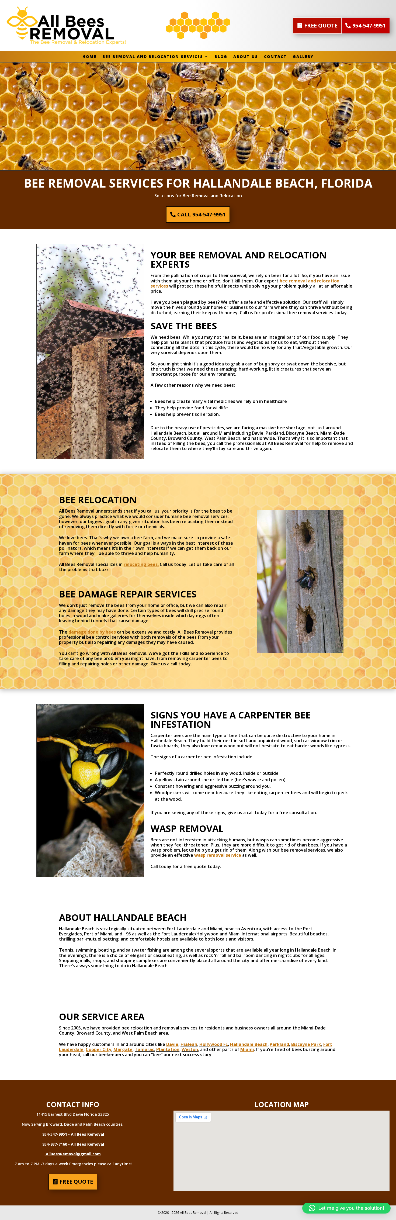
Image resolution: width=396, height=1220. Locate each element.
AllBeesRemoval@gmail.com (73, 1153)
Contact (275, 56)
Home (89, 56)
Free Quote (321, 25)
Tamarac (144, 1049)
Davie (172, 1044)
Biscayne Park (306, 1044)
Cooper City (98, 1049)
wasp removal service (217, 855)
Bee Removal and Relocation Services (152, 56)
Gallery (303, 56)
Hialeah (188, 1044)
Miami (247, 1049)
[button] (346, 1208)
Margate (123, 1049)
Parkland (279, 1044)
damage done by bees (92, 632)
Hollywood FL (213, 1044)
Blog (220, 56)
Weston (190, 1049)
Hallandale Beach (249, 1044)
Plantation (167, 1049)
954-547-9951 (369, 25)
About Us (245, 56)
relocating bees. (141, 564)
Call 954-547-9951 (201, 214)
